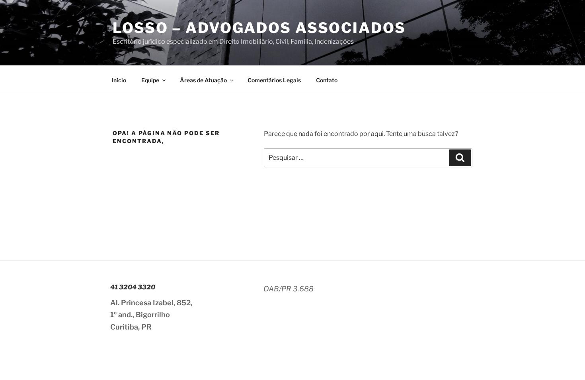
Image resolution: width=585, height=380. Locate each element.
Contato (326, 80)
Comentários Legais (274, 80)
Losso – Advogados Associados (259, 28)
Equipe (150, 80)
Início (119, 80)
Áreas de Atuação (203, 80)
